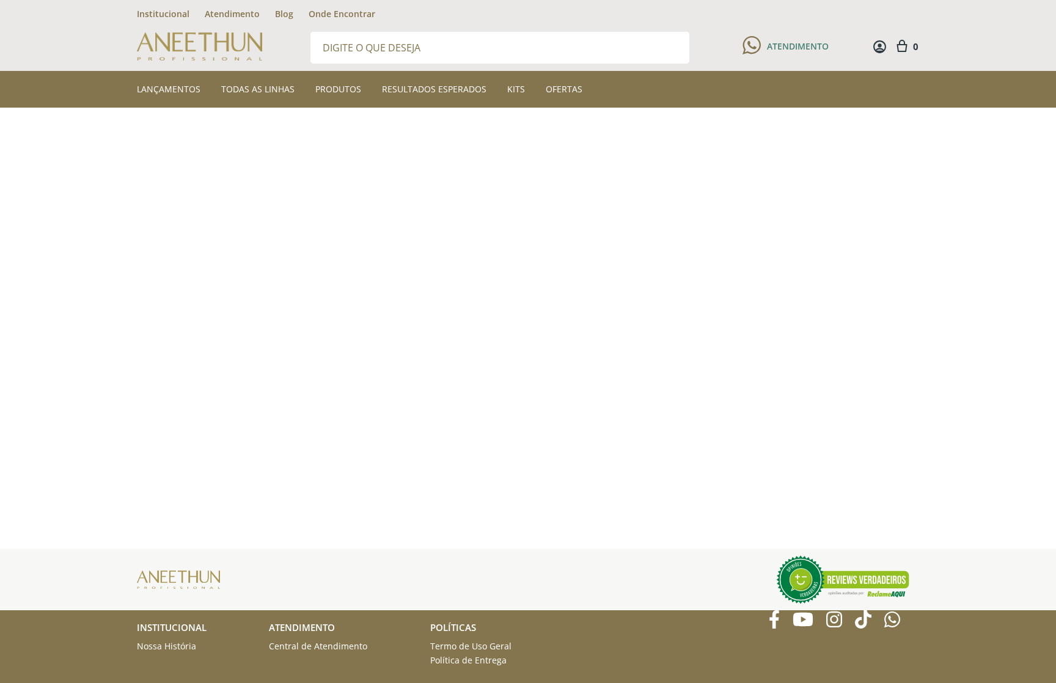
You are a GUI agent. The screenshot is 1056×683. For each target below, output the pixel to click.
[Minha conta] (879, 46)
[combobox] (499, 47)
